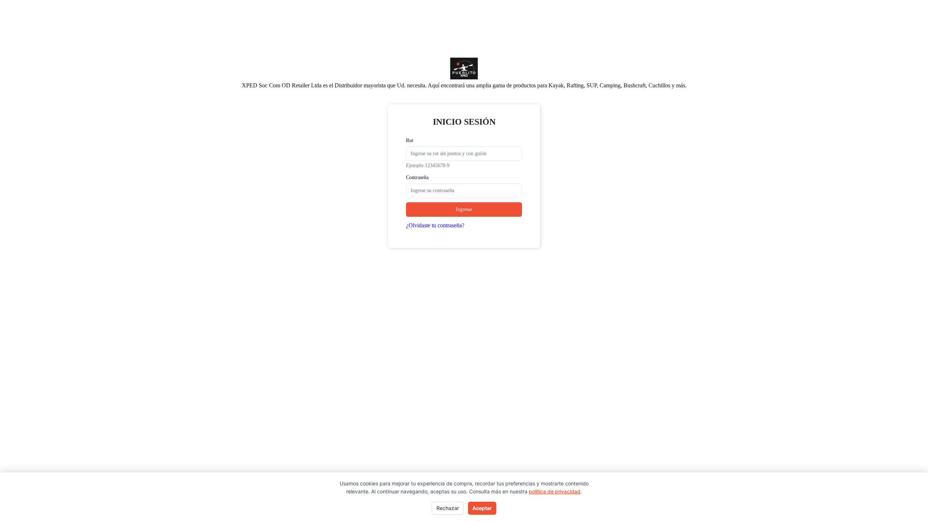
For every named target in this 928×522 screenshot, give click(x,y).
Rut (409, 140)
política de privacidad (554, 491)
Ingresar (464, 209)
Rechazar (447, 508)
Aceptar (482, 508)
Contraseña (417, 177)
